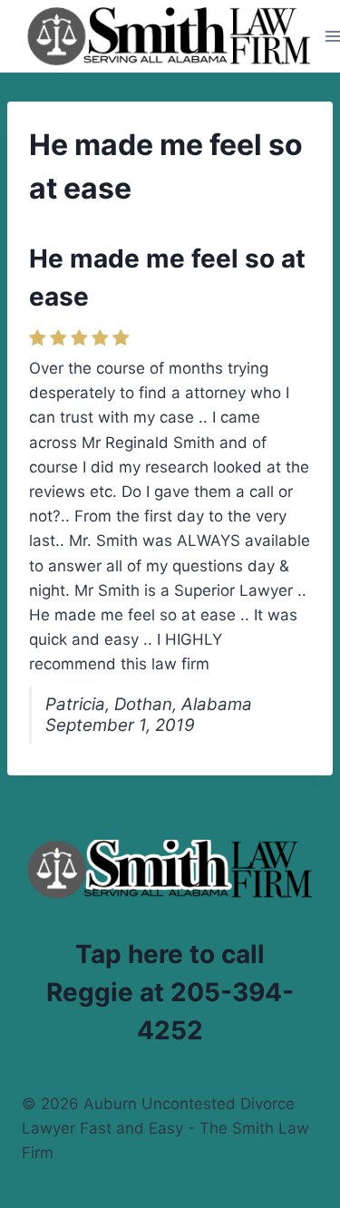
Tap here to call (170, 954)
